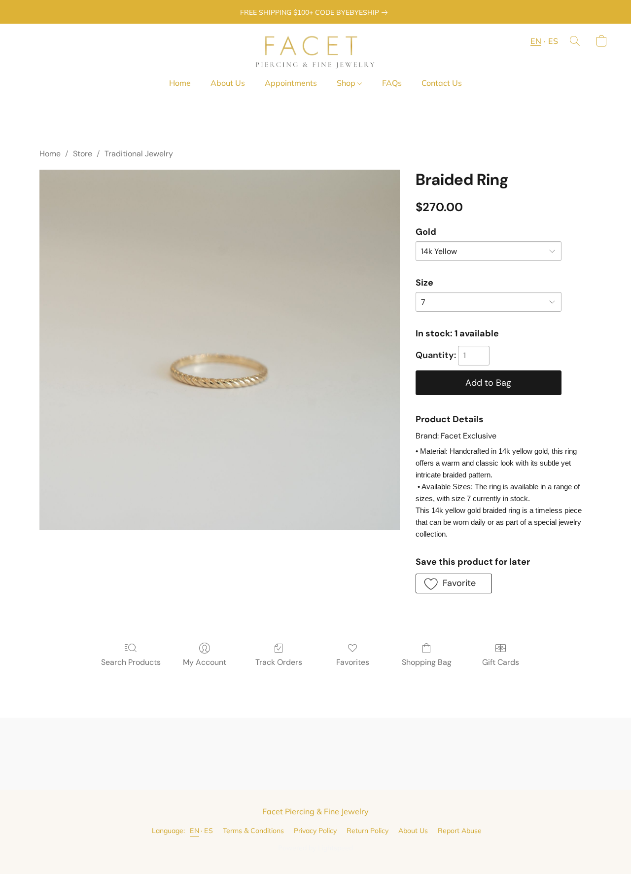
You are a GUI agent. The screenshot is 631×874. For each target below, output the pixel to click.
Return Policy (367, 830)
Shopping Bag (427, 662)
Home (180, 83)
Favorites (352, 662)
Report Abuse (460, 830)
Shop (347, 83)
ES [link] (208, 830)
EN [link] (194, 830)
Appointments (291, 83)
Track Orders (278, 662)
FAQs (392, 83)
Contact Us (441, 83)
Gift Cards (500, 662)
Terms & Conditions (253, 830)
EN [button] (535, 41)
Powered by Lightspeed (315, 847)
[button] (315, 51)
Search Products (131, 662)
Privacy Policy (315, 830)
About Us (227, 83)
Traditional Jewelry (139, 153)
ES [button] (553, 41)
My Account (204, 662)
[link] (315, 12)
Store (82, 153)
